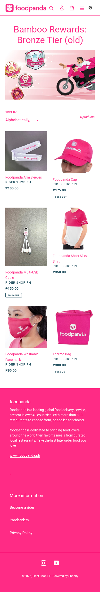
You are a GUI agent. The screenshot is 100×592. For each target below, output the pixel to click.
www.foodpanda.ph (25, 455)
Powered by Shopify (65, 576)
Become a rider (22, 507)
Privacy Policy (21, 533)
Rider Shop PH (42, 576)
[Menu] (82, 8)
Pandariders (19, 520)
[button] (92, 7)
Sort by (11, 112)
